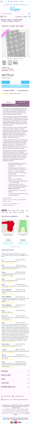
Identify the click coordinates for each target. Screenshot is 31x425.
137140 (4, 419)
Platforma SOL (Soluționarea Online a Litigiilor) (19, 419)
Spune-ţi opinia (17, 93)
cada (10, 212)
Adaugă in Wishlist (9, 90)
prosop (9, 210)
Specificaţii (22, 102)
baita (7, 212)
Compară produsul (23, 90)
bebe (18, 210)
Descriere (8, 102)
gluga (14, 210)
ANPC (8, 419)
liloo (8, 67)
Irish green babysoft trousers (22, 234)
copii (27, 210)
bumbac (15, 212)
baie (3, 212)
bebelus (22, 210)
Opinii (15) (15, 105)
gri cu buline (21, 212)
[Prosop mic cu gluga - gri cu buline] (15, 43)
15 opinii (11, 93)
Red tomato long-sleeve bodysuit (8, 234)
